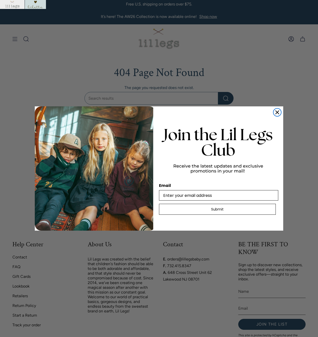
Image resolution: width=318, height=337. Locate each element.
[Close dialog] (277, 112)
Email (165, 185)
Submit (217, 209)
